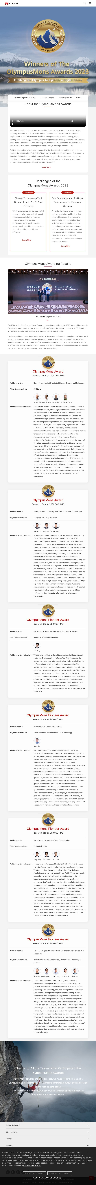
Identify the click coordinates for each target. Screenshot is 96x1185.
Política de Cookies (32, 1165)
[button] (47, 320)
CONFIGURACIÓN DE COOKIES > (48, 1178)
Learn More (46, 167)
